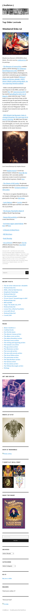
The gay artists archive (11, 347)
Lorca (16, 258)
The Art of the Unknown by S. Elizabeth (15, 285)
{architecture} (14, 250)
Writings (6, 368)
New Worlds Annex (9, 332)
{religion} (17, 254)
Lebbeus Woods (6, 258)
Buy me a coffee (7, 578)
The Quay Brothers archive (12, 359)
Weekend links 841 (9, 307)
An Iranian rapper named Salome (13, 223)
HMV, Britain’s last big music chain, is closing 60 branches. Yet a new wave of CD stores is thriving (15, 117)
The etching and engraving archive (14, 342)
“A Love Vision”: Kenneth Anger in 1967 (15, 298)
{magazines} (18, 252)
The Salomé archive (10, 361)
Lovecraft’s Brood (9, 311)
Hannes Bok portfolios (10, 217)
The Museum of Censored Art (12, 66)
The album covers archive (12, 336)
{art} (19, 250)
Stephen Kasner (12, 170)
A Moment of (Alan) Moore (11, 230)
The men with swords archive (13, 353)
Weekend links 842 (9, 300)
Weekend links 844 (10, 288)
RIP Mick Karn (7, 234)
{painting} (4, 254)
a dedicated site (21, 60)
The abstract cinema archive (12, 334)
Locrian (19, 202)
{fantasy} (9, 252)
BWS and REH (8, 302)
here (23, 179)
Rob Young (21, 198)
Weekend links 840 (10, 313)
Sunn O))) (21, 173)
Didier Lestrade (20, 255)
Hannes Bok (18, 257)
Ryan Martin (25, 260)
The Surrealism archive (11, 364)
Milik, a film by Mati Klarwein (13, 290)
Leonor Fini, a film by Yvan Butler (14, 309)
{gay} (13, 252)
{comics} (4, 252)
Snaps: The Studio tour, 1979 (12, 304)
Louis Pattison (7, 202)
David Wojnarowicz (11, 255)
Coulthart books (9, 330)
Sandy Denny (5, 262)
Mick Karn (13, 260)
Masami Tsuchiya (6, 260)
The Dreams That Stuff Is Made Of (13, 211)
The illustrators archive (11, 349)
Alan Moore (24, 254)
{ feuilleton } (8, 5)
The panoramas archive (11, 357)
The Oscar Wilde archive (11, 355)
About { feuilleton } (9, 328)
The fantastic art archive (11, 344)
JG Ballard (23, 257)
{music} (23, 252)
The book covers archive (11, 340)
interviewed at (20, 92)
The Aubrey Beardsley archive (13, 338)
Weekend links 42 (12, 29)
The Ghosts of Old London (11, 183)
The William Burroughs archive (13, 366)
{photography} (11, 254)
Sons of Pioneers (7, 242)
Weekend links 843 (9, 294)
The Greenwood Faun (10, 296)
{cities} (22, 250)
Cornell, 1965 (8, 315)
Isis (26, 173)
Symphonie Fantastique (11, 292)
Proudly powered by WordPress (18, 610)
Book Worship (7, 238)
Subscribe (15, 540)
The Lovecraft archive (10, 351)
